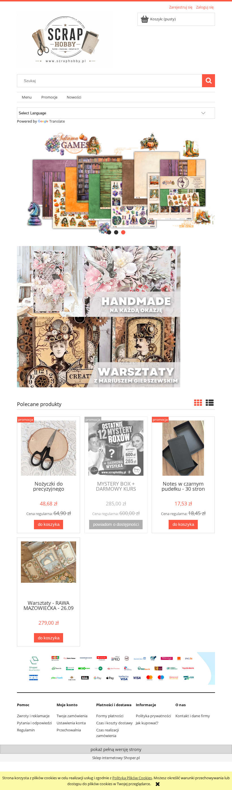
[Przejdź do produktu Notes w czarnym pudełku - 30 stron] (183, 448)
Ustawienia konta (71, 722)
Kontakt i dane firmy (192, 715)
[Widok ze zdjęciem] (198, 402)
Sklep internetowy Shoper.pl (116, 757)
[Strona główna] (65, 39)
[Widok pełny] (210, 402)
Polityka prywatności (153, 715)
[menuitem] (26, 97)
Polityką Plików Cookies (132, 777)
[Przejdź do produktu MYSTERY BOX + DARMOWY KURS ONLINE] (115, 448)
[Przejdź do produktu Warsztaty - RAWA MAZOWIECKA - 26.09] (48, 568)
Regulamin (26, 730)
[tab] (109, 232)
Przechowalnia (69, 730)
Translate (57, 121)
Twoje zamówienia (72, 715)
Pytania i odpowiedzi (34, 722)
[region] (116, 183)
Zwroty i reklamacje (33, 715)
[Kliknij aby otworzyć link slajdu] (116, 183)
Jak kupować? (147, 722)
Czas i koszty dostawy (114, 722)
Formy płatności (109, 715)
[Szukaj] (208, 80)
